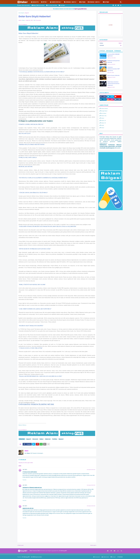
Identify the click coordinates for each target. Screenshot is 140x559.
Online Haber (104, 108)
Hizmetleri (38, 5)
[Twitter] (33, 444)
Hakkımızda (106, 557)
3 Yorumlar (38, 20)
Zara (26, 451)
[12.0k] (117, 96)
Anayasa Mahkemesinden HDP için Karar (113, 68)
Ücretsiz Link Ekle (52, 5)
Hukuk (102, 125)
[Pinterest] (37, 444)
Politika (54, 439)
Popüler (102, 51)
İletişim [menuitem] (83, 2)
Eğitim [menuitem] (44, 2)
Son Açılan (109, 51)
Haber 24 (103, 120)
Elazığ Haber (104, 111)
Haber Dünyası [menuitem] (56, 2)
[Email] (44, 444)
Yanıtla (24, 480)
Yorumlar (117, 51)
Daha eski (93, 545)
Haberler (48, 439)
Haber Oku (103, 115)
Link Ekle (62, 5)
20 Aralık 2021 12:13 (91, 469)
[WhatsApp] (41, 444)
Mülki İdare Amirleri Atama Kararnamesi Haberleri (113, 83)
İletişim (114, 557)
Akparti (27, 13)
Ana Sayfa (21, 13)
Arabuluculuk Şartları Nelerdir (113, 61)
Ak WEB (110, 25)
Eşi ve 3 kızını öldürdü (113, 75)
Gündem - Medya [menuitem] (70, 2)
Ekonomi (35, 439)
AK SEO (25, 469)
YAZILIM (110, 45)
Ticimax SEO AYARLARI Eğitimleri (113, 55)
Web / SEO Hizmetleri (24, 5)
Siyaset (61, 439)
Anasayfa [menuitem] (35, 2)
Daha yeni (20, 545)
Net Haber (103, 113)
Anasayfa (97, 557)
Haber (41, 439)
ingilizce (17, 554)
